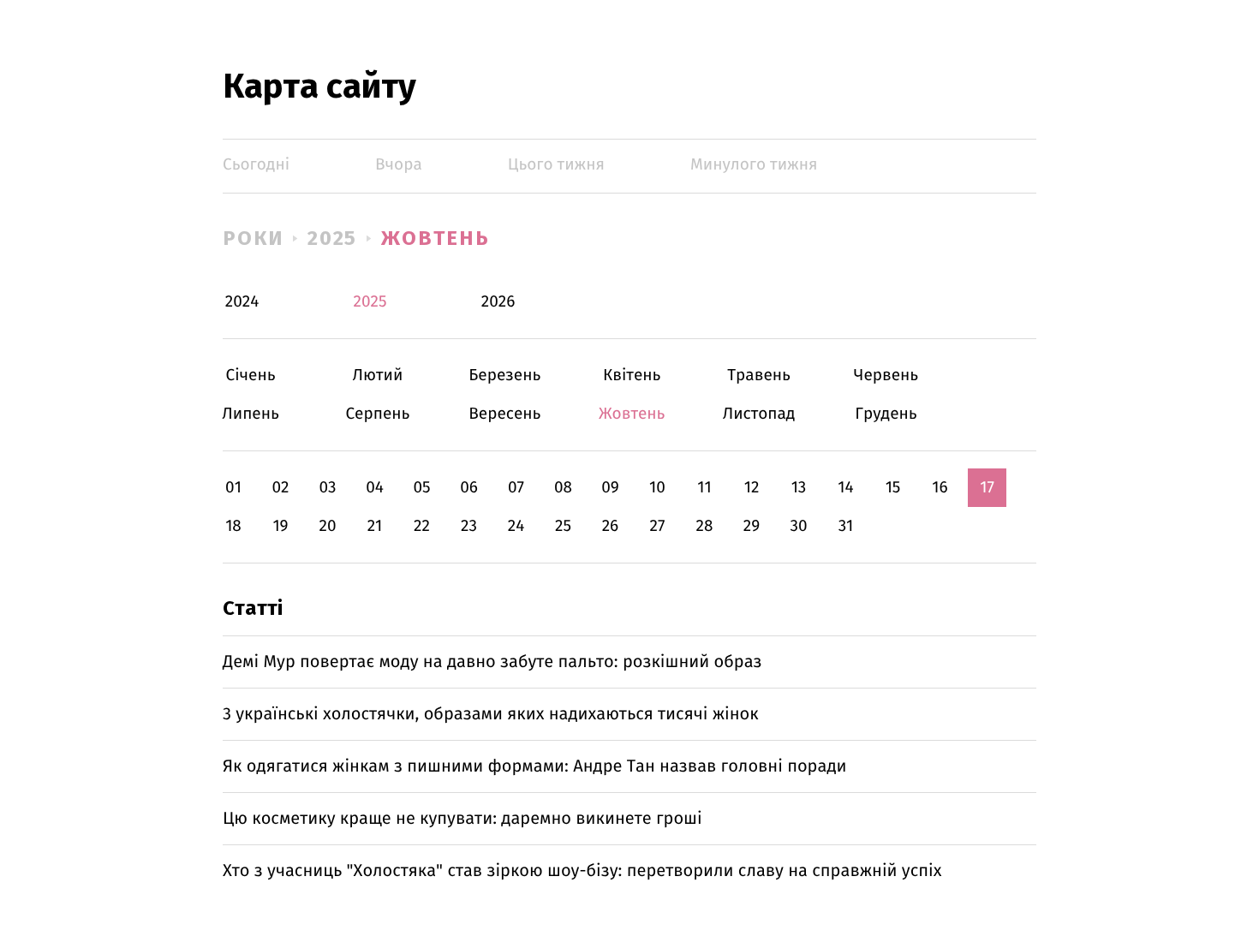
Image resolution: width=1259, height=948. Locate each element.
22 (422, 526)
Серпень (377, 414)
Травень (759, 375)
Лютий (377, 375)
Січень (250, 375)
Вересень (505, 414)
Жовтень (435, 238)
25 (563, 526)
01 (233, 488)
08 (563, 488)
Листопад (759, 414)
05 (421, 488)
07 (516, 488)
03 (327, 488)
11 (704, 488)
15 (893, 488)
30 (798, 526)
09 (610, 488)
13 (799, 488)
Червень (886, 375)
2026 (498, 302)
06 (469, 488)
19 (280, 526)
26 (610, 526)
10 (657, 488)
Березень (505, 375)
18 (233, 526)
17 (987, 488)
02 (280, 488)
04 (375, 488)
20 (327, 526)
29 (751, 526)
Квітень (631, 375)
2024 (242, 302)
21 (375, 526)
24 (516, 526)
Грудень (886, 414)
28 (704, 526)
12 (752, 488)
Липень (250, 414)
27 (657, 526)
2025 (332, 238)
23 (469, 526)
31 (846, 526)
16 (939, 488)
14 (845, 488)
